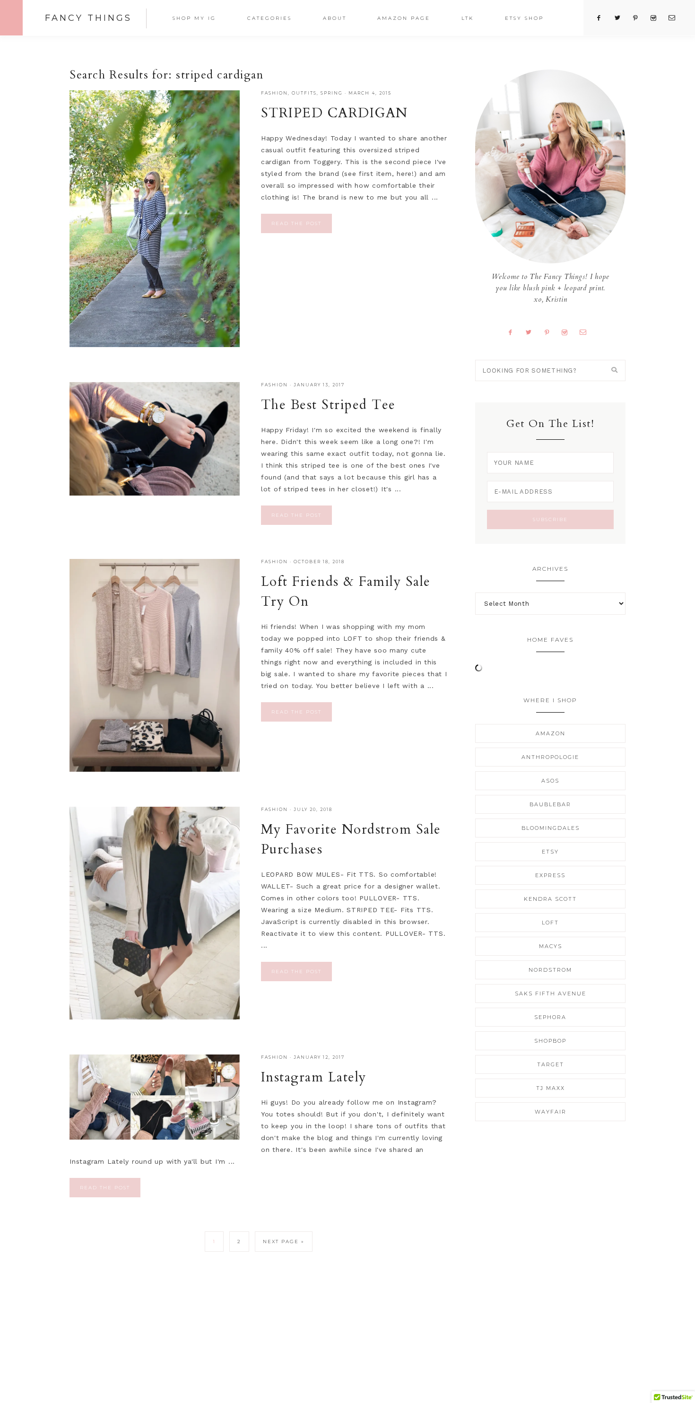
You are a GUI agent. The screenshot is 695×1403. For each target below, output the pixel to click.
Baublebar (550, 804)
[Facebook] (513, 332)
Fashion (274, 93)
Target (550, 1064)
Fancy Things (88, 18)
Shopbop (550, 1040)
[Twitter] (532, 332)
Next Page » (283, 1241)
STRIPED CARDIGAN (334, 113)
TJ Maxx (550, 1088)
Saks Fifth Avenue (550, 993)
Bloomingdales (550, 828)
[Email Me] (586, 332)
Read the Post (296, 223)
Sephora (550, 1017)
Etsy (550, 851)
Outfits (304, 93)
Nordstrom (550, 970)
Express (550, 875)
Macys (550, 946)
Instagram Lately (313, 1077)
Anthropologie (550, 757)
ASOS (550, 780)
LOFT (550, 922)
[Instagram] (568, 332)
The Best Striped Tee (328, 405)
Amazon (550, 733)
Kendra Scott (550, 899)
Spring (332, 93)
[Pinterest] (550, 332)
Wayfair (550, 1111)
